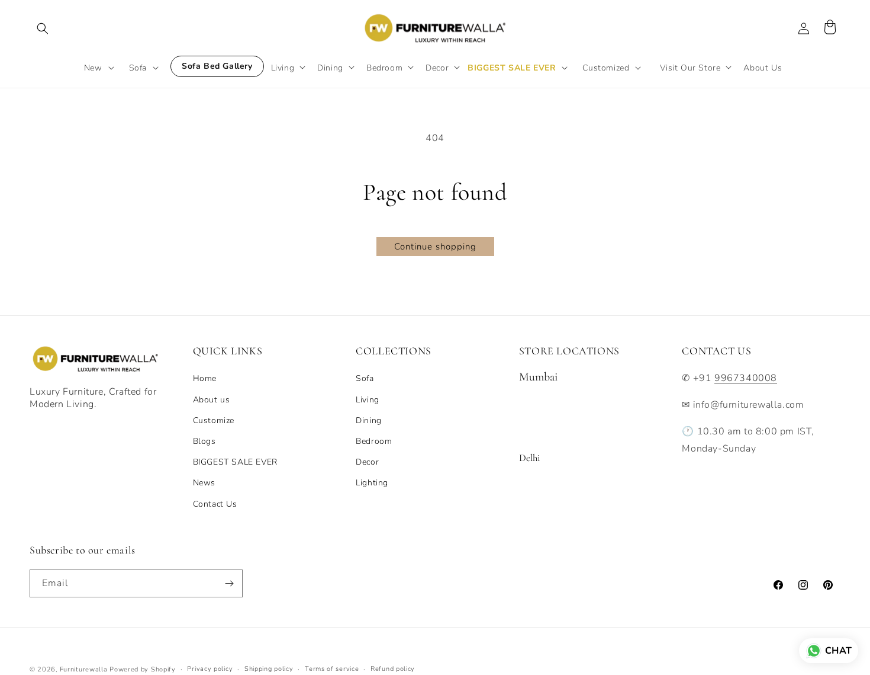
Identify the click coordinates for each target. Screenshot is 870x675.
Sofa (364, 378)
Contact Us (215, 504)
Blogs (204, 441)
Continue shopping (435, 246)
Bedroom (374, 441)
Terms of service (332, 668)
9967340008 (745, 378)
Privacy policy (210, 668)
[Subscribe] (229, 583)
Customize (213, 420)
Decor (367, 462)
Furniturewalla (84, 669)
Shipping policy (269, 668)
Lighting (372, 482)
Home (205, 378)
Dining (369, 420)
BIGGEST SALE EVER (235, 462)
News (204, 482)
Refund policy (392, 668)
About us (211, 399)
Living (367, 399)
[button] (43, 28)
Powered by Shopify (142, 669)
